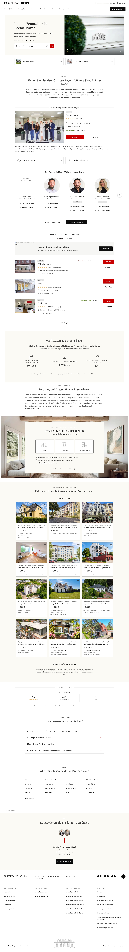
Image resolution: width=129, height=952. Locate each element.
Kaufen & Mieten (9, 9)
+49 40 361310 (70, 876)
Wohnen (60, 238)
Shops (32, 40)
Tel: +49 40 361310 (64, 854)
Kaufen (17, 40)
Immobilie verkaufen (25, 9)
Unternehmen (67, 9)
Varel (39, 283)
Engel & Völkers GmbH (65, 669)
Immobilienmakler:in (41, 9)
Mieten (24, 40)
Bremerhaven (72, 115)
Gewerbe (69, 238)
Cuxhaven (42, 303)
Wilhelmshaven (44, 264)
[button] (39, 160)
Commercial (56, 9)
